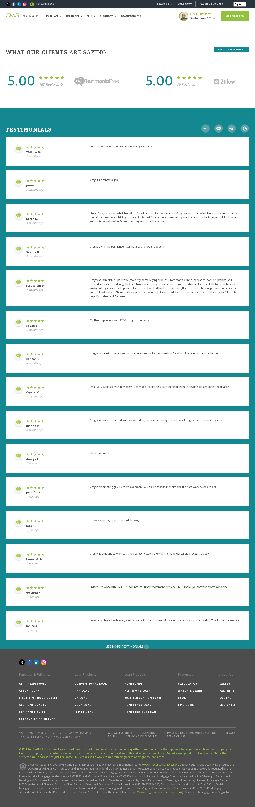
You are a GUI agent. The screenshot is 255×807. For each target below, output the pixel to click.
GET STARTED (235, 16)
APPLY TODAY (29, 690)
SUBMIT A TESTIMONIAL (231, 49)
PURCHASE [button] (52, 16)
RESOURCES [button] (107, 16)
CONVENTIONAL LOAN (91, 683)
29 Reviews (186, 84)
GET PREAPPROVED (33, 683)
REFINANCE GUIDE (32, 712)
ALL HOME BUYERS (32, 705)
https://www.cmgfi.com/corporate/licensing (156, 792)
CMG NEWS (185, 4)
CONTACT (226, 697)
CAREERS (225, 683)
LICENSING (148, 732)
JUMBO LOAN (84, 712)
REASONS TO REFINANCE (37, 719)
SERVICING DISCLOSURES (142, 736)
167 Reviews (49, 84)
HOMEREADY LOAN (138, 705)
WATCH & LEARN (190, 690)
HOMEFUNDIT (134, 683)
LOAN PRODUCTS (131, 16)
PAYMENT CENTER (211, 4)
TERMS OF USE (176, 736)
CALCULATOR (187, 683)
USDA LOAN (83, 705)
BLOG (182, 697)
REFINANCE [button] (73, 16)
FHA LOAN (82, 690)
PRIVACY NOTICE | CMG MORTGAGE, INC (190, 732)
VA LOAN (81, 697)
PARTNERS (227, 690)
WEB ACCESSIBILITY (120, 732)
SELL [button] (90, 16)
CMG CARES (227, 705)
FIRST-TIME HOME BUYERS (38, 697)
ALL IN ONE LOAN (138, 690)
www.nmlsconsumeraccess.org (160, 764)
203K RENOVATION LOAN (143, 697)
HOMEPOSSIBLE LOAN (140, 712)
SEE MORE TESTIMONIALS (125, 646)
